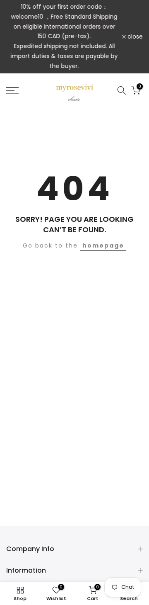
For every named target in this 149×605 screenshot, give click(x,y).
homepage (103, 245)
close (134, 36)
